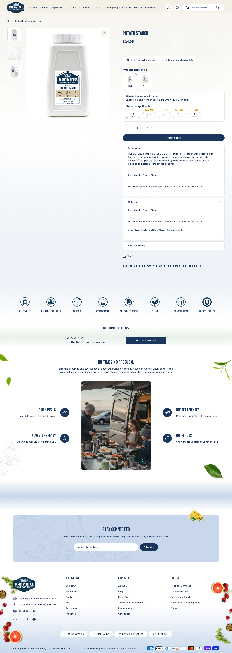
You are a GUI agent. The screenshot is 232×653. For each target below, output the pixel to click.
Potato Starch (34, 21)
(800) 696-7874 (28, 610)
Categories (124, 613)
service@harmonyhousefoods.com (38, 598)
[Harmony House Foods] (24, 584)
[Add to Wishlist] (177, 7)
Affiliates (71, 613)
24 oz (130, 85)
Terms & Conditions (59, 648)
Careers (175, 608)
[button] (42, 7)
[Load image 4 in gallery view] (14, 34)
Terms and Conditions (130, 602)
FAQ (68, 602)
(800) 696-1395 (28, 604)
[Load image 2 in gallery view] (14, 53)
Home (10, 21)
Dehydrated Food (180, 591)
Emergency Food (180, 597)
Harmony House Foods (102, 648)
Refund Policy (38, 648)
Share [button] (130, 256)
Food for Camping (181, 585)
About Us (123, 585)
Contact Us (72, 597)
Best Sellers (20, 21)
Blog (120, 591)
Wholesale (71, 591)
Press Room (124, 597)
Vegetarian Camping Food (185, 602)
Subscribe (149, 547)
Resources (71, 608)
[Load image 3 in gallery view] (14, 72)
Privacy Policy (21, 648)
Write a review (146, 340)
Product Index (126, 608)
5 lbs (145, 85)
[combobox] (199, 7)
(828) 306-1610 (49, 604)
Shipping (71, 585)
